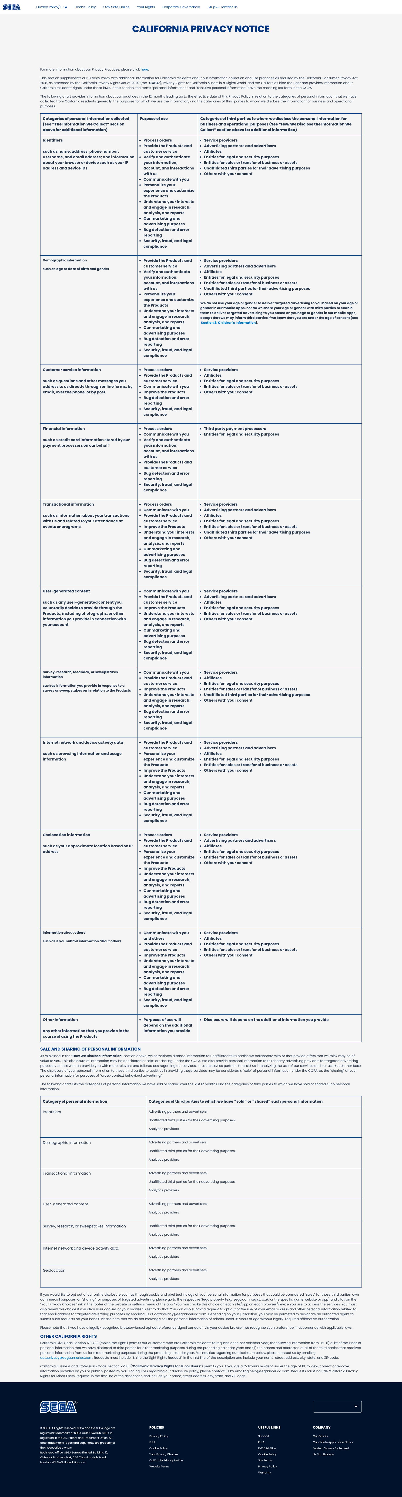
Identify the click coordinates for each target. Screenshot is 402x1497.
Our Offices (320, 1436)
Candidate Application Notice (333, 1442)
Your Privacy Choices (163, 1454)
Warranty (264, 1472)
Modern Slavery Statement (331, 1448)
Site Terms (265, 1460)
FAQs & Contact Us (223, 7)
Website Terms (159, 1466)
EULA (152, 1442)
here (144, 69)
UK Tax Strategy (323, 1454)
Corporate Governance (181, 7)
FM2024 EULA (267, 1448)
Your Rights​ (146, 7)
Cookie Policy (85, 7)
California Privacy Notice (166, 1460)
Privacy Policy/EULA (51, 7)
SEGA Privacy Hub (12, 7)
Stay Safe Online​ (116, 7)
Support (263, 1436)
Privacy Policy (158, 1436)
